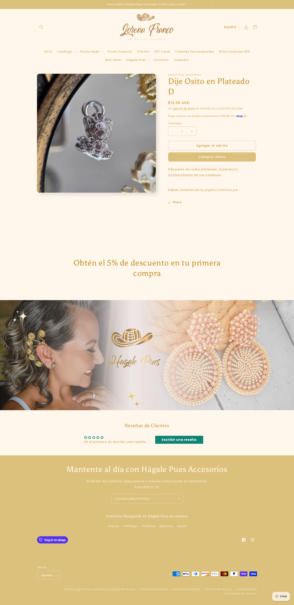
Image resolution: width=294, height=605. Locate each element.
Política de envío (246, 589)
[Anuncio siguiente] (212, 4)
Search (113, 526)
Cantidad (174, 123)
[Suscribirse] (178, 499)
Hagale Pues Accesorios (90, 589)
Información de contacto (240, 593)
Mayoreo (166, 526)
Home (181, 526)
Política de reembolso (153, 589)
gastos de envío (184, 108)
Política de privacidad (186, 589)
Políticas (148, 526)
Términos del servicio (218, 589)
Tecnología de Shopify (121, 589)
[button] (41, 27)
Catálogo (130, 526)
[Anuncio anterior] (81, 4)
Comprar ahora (212, 157)
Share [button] (177, 202)
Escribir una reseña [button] (179, 439)
